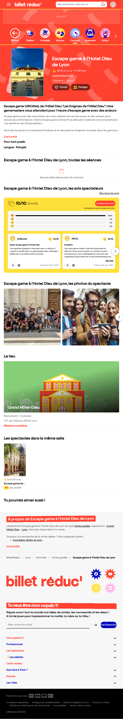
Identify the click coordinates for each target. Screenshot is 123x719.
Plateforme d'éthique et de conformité (29, 705)
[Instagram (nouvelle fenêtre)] (96, 588)
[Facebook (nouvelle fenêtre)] (96, 574)
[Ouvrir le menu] (9, 4)
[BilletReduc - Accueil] (28, 4)
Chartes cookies (100, 702)
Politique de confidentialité (46, 702)
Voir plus (109, 261)
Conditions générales (17, 702)
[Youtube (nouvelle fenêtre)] (110, 574)
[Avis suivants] (115, 251)
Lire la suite (10, 136)
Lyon (24, 529)
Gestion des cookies (80, 705)
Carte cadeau (14, 663)
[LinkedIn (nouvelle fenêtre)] (110, 588)
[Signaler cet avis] (19, 265)
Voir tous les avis (109, 193)
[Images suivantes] (119, 317)
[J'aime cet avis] (13, 265)
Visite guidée (82, 526)
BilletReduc (13, 557)
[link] (31, 238)
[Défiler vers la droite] (115, 36)
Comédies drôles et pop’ (27, 540)
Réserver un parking (15, 425)
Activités (41, 557)
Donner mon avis (105, 203)
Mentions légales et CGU (76, 702)
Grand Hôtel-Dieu (62, 75)
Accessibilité (59, 705)
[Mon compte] (113, 4)
